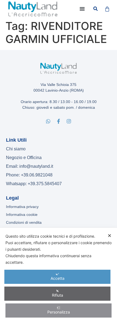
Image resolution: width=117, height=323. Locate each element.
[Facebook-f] (58, 121)
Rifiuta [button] (57, 295)
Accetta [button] (57, 278)
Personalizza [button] (58, 312)
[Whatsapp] (48, 121)
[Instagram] (68, 121)
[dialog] (58, 275)
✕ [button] (109, 235)
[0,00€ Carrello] (107, 9)
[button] (82, 9)
